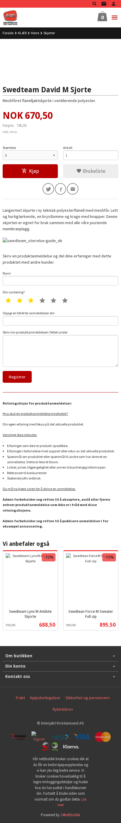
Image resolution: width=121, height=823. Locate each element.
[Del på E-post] (72, 189)
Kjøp (34, 171)
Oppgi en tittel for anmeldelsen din (29, 313)
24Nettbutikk (70, 814)
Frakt (20, 697)
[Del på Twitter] (48, 189)
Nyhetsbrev (63, 709)
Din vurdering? (14, 292)
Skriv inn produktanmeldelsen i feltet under (35, 332)
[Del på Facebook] (60, 189)
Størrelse (9, 147)
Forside (8, 33)
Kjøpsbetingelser (45, 697)
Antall (67, 147)
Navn (7, 273)
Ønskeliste (93, 171)
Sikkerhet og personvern (87, 697)
